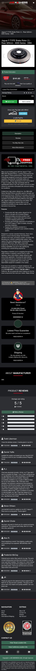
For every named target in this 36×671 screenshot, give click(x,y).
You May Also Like (18, 143)
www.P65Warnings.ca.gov (22, 284)
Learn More (23, 113)
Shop (2, 613)
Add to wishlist (26, 102)
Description (18, 133)
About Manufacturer (18, 147)
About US (22, 611)
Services (3, 614)
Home (3, 611)
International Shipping (7, 616)
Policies (21, 614)
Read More (17, 336)
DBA (32, 96)
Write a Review (18, 412)
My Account (22, 616)
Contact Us (22, 613)
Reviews (18, 138)
